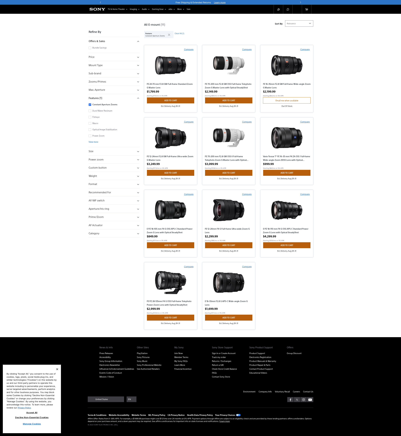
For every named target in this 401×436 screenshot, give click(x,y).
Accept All (31, 412)
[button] (94, 4)
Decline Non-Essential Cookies (32, 417)
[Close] (57, 369)
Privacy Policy (24, 407)
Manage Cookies (32, 424)
